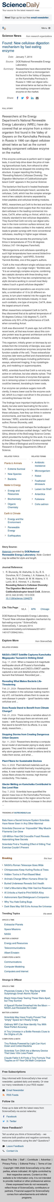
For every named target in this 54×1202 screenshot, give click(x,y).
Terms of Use (45, 1163)
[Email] (37, 98)
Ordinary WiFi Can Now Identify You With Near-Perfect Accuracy (25, 1026)
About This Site (9, 1159)
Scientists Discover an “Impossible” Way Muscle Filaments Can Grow (26, 829)
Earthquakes (14, 535)
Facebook (11, 1116)
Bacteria (12, 479)
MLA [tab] (23, 609)
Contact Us (12, 1150)
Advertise (46, 1159)
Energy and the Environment (15, 520)
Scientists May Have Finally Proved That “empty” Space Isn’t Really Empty (25, 1018)
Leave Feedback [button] (15, 1146)
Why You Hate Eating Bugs (18, 901)
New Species (14, 474)
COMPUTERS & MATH (11, 957)
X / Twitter (11, 1121)
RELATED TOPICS (11, 456)
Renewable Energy (14, 529)
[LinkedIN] (32, 98)
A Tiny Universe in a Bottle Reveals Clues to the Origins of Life (27, 1033)
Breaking (7, 858)
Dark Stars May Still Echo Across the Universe (28, 906)
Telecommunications (14, 947)
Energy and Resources (14, 492)
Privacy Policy (9, 1163)
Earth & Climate (12, 513)
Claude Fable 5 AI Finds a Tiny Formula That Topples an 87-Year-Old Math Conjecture (27, 1059)
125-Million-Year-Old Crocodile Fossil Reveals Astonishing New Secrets (25, 838)
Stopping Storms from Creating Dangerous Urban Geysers (25, 736)
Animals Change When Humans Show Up (25, 878)
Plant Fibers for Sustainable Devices (22, 761)
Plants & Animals (13, 463)
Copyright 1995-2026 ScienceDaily (21, 1168)
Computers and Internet (16, 971)
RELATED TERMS (38, 456)
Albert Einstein (11, 952)
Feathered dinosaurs (40, 482)
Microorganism (42, 470)
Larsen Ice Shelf (43, 489)
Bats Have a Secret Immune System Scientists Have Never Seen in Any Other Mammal (25, 821)
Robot (38, 475)
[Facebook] (17, 98)
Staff (22, 1159)
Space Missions (12, 929)
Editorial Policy (27, 1163)
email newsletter (40, 17)
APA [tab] (33, 609)
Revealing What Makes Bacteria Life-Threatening (22, 682)
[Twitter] (22, 98)
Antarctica (40, 494)
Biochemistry (14, 499)
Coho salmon (42, 504)
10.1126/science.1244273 (19, 598)
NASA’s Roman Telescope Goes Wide (23, 865)
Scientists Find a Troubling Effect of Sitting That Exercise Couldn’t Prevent (26, 845)
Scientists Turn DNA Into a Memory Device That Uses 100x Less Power (26, 1052)
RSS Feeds (12, 1095)
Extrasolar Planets (13, 924)
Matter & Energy (12, 485)
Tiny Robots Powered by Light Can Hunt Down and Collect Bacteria (25, 1045)
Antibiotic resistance (40, 464)
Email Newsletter (15, 1090)
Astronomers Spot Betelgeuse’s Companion (26, 897)
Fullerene (39, 499)
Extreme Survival (16, 469)
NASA (7, 934)
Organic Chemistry (13, 505)
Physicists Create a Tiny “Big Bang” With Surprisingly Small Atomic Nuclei (25, 992)
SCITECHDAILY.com (22, 812)
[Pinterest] (27, 98)
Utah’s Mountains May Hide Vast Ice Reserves (28, 888)
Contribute (32, 1159)
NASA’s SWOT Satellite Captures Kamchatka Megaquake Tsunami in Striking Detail (26, 656)
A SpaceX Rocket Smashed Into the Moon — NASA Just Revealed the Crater (27, 1007)
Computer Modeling (14, 966)
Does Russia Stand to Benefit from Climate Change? (25, 709)
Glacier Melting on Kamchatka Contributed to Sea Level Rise (26, 786)
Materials (7, 551)
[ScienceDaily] (21, 5)
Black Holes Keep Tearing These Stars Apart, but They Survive (27, 999)
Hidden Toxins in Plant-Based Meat (22, 874)
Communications (13, 961)
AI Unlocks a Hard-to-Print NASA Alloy (24, 892)
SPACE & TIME (8, 919)
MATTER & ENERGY (10, 938)
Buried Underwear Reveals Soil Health (24, 883)
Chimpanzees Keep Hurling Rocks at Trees (26, 869)
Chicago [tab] (45, 609)
